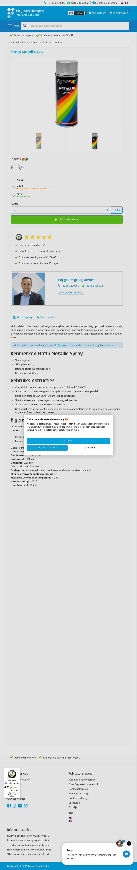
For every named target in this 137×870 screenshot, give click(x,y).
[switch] (12, 794)
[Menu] (18, 770)
